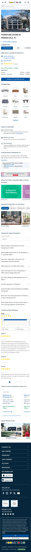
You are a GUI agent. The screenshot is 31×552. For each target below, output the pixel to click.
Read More (4, 160)
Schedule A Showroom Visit (15, 79)
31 (21, 382)
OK (15, 535)
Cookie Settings (21, 549)
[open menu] (2, 2)
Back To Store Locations (10, 41)
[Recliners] (26, 91)
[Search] (2, 6)
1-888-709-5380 (10, 164)
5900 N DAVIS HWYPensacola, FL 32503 (9, 57)
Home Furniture (7, 48)
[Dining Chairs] (5, 112)
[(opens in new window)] (3, 493)
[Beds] (26, 112)
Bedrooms (13, 208)
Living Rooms (5, 208)
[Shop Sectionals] (5, 91)
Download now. (19, 133)
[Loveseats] (5, 101)
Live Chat (6, 167)
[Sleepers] (15, 101)
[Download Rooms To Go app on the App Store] (7, 475)
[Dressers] (15, 112)
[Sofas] (15, 91)
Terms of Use (13, 549)
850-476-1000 (7, 60)
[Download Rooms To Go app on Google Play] (7, 480)
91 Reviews (15, 63)
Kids (18, 48)
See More (15, 120)
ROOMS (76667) (10, 166)
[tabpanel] (15, 275)
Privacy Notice (5, 549)
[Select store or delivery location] (5, 2)
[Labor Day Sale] (15, 174)
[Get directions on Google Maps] (27, 29)
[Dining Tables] (26, 101)
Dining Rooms (21, 208)
